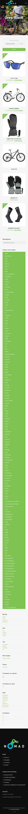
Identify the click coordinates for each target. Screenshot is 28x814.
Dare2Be (7, 294)
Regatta (7, 421)
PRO (6, 408)
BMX (6, 269)
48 (3, 686)
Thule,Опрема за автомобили (12, 501)
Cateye (6, 279)
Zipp (6, 553)
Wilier (6, 535)
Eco (6, 307)
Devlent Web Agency (14, 809)
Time (6, 509)
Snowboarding (8, 475)
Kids (6, 343)
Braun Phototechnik (9, 274)
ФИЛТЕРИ (14, 49)
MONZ (6, 382)
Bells (6, 261)
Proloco (7, 413)
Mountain (7, 385)
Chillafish (7, 281)
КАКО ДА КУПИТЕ (8, 774)
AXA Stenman (8, 256)
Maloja (6, 364)
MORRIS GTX (14, 198)
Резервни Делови (9, 586)
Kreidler (7, 351)
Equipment (7, 315)
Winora (6, 537)
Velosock (7, 524)
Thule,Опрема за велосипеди (12, 504)
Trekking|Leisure (9, 514)
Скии (6, 597)
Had (6, 325)
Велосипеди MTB (9, 558)
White (4, 701)
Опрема (7, 584)
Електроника (8, 578)
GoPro (6, 323)
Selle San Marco (8, 460)
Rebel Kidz (7, 418)
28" (3, 676)
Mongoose (7, 380)
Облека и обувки (9, 581)
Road (6, 429)
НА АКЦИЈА (7, 762)
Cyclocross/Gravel (9, 292)
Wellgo (6, 532)
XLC (6, 545)
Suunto (6, 488)
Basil (6, 258)
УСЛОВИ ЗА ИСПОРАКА (9, 777)
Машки (4, 635)
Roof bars (7, 439)
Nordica (7, 392)
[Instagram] (15, 811)
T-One (6, 493)
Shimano (7, 462)
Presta (6, 405)
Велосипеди (8, 555)
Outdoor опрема (9, 400)
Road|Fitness (8, 431)
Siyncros (7, 470)
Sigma (6, 465)
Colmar (6, 284)
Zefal (6, 550)
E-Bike (6, 305)
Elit (5, 312)
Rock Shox (7, 434)
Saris (6, 447)
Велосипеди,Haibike (10, 563)
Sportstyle (5, 647)
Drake (6, 297)
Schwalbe (7, 449)
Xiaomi (6, 542)
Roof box (7, 442)
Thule (6, 498)
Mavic (6, 369)
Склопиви (7, 599)
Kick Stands (7, 341)
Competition (5, 644)
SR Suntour (7, 480)
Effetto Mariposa (9, 310)
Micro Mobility (8, 374)
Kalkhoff (7, 336)
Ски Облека (8, 591)
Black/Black (5, 695)
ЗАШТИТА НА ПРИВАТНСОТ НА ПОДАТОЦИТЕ (14, 785)
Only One (7, 398)
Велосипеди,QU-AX (9, 568)
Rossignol (7, 444)
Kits (6, 346)
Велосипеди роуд (9, 560)
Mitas (6, 377)
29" (3, 677)
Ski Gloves (5, 667)
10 (3, 715)
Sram (6, 483)
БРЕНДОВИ (6, 760)
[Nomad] (12, 2)
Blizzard (7, 266)
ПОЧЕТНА (6, 757)
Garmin (6, 318)
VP (5, 527)
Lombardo (7, 362)
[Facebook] (13, 811)
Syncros (7, 491)
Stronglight (7, 485)
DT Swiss (7, 300)
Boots (6, 271)
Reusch (6, 423)
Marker (6, 367)
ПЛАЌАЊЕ (6, 782)
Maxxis (6, 372)
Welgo (6, 529)
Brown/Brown (6, 706)
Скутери (7, 602)
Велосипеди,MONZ (9, 566)
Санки (6, 589)
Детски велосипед (9, 576)
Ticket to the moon (9, 506)
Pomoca (7, 403)
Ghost (6, 320)
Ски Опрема (8, 594)
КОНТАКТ (6, 765)
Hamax (6, 331)
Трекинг (7, 604)
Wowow (7, 540)
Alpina (6, 253)
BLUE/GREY (5, 698)
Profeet (6, 411)
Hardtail (4, 646)
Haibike (7, 328)
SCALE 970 (14, 169)
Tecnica (7, 496)
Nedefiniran (7, 390)
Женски (4, 634)
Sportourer (7, 478)
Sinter (6, 467)
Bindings (7, 263)
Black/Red (5, 703)
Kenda (6, 338)
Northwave (7, 395)
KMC (6, 349)
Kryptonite (7, 359)
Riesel (6, 426)
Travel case (7, 511)
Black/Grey (5, 697)
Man (4, 630)
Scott (6, 452)
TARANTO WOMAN (14, 108)
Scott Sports (8, 454)
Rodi (6, 436)
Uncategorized (8, 516)
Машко (4, 632)
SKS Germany (8, 473)
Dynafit (6, 302)
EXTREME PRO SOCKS (14, 228)
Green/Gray (5, 700)
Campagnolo (8, 276)
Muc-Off (7, 387)
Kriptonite (7, 356)
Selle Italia (7, 457)
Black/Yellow (5, 705)
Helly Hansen (8, 333)
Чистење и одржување (10, 607)
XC (3, 649)
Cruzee (6, 289)
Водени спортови (9, 573)
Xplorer (6, 547)
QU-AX (6, 416)
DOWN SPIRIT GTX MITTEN (14, 138)
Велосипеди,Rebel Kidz (10, 571)
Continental (7, 287)
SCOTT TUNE (14, 78)
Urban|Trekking (8, 519)
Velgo (6, 522)
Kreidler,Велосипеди (9, 354)
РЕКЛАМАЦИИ (7, 780)
